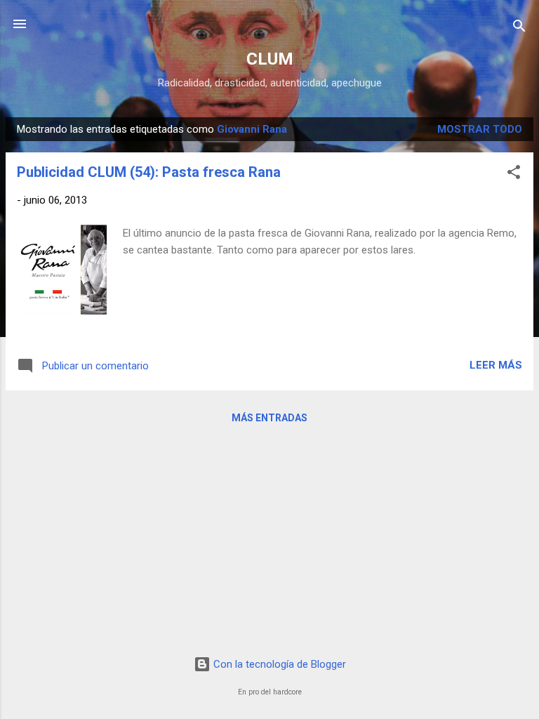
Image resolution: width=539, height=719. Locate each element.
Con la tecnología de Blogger (278, 664)
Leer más (496, 365)
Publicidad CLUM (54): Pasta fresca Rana (149, 172)
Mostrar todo (479, 129)
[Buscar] (519, 28)
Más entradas (269, 417)
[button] (513, 174)
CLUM (269, 59)
